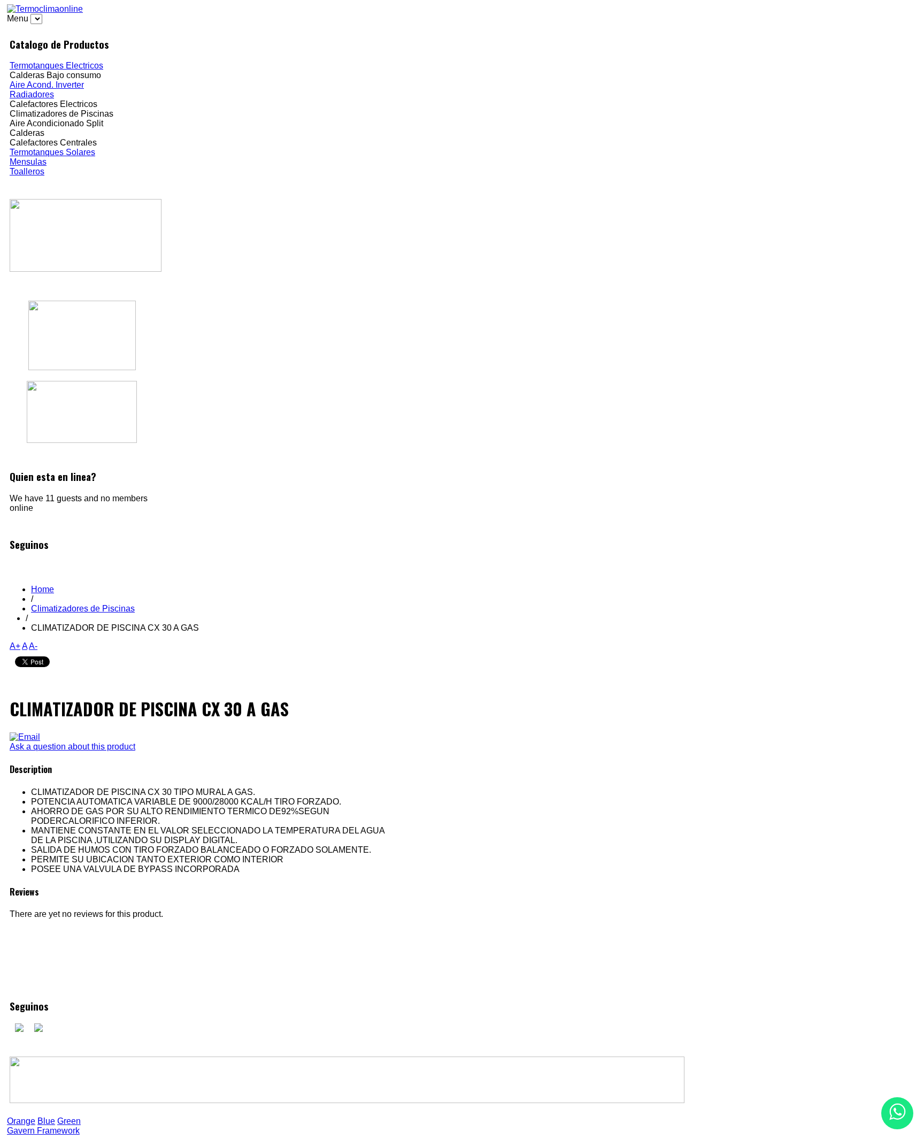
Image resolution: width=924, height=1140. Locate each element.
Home (42, 589)
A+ (15, 646)
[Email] (25, 736)
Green (69, 1121)
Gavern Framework (43, 1130)
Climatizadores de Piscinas (83, 608)
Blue (46, 1121)
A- (33, 646)
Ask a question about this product (72, 746)
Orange (21, 1121)
